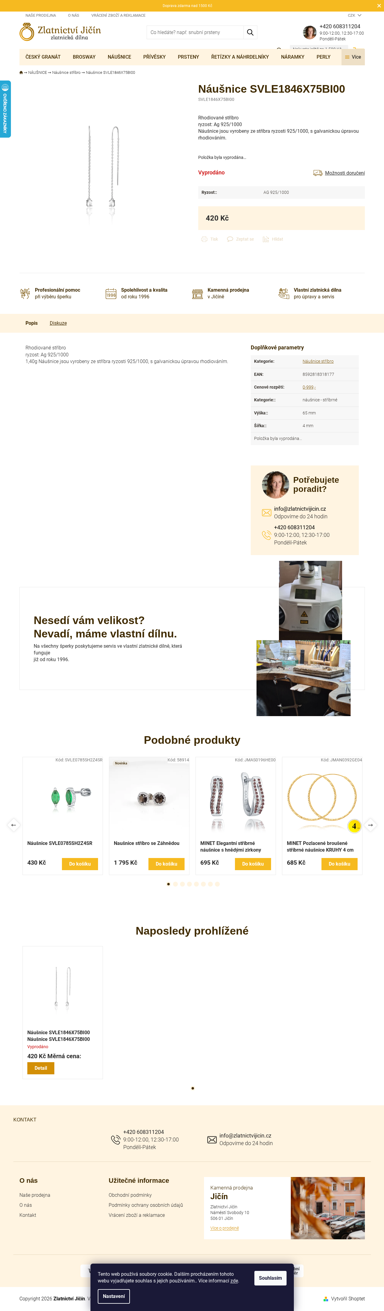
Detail (41, 1068)
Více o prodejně (224, 1228)
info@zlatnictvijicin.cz (300, 509)
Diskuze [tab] (58, 323)
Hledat (250, 32)
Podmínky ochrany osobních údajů (146, 1205)
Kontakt (27, 1215)
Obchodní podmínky (130, 1195)
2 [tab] (175, 884)
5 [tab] (196, 884)
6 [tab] (203, 884)
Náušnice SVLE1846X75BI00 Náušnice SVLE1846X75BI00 (58, 1036)
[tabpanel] (62, 816)
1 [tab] (168, 884)
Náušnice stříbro (318, 361)
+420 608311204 (294, 527)
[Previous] (14, 825)
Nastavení (114, 1296)
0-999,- (309, 387)
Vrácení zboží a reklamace (118, 15)
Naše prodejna (40, 15)
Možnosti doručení (345, 173)
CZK (352, 15)
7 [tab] (210, 884)
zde (234, 1281)
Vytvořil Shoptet (348, 1299)
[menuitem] (43, 57)
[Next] (370, 825)
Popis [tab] (31, 323)
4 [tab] (189, 884)
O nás (73, 15)
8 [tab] (217, 884)
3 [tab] (182, 884)
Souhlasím (270, 1278)
